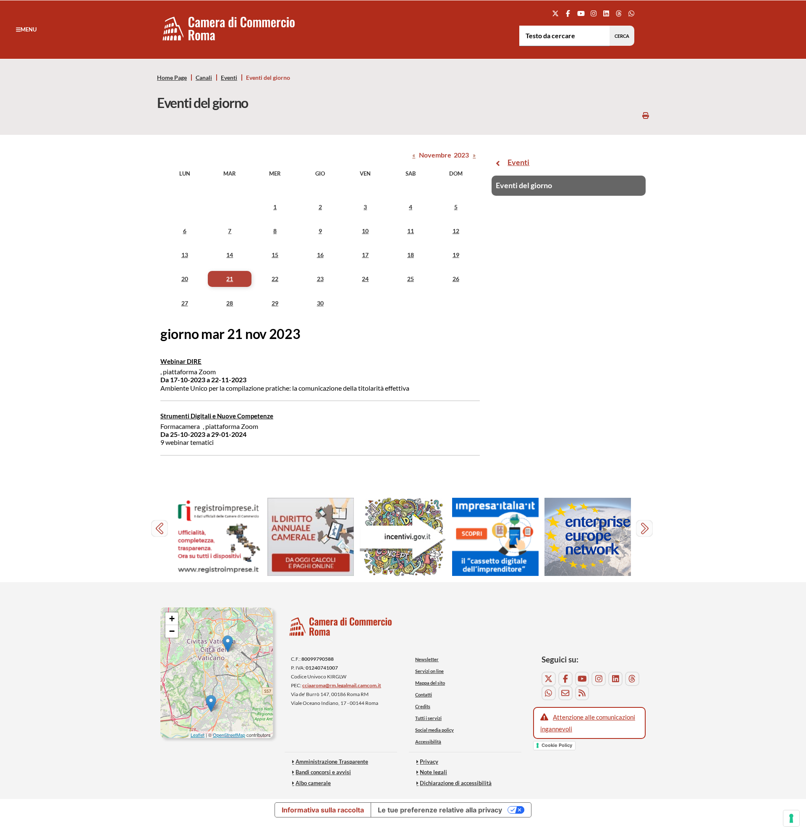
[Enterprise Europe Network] (588, 537)
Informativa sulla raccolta (323, 810)
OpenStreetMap (229, 734)
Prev (160, 529)
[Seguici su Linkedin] (606, 13)
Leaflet (197, 734)
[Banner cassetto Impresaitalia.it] (495, 537)
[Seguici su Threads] (619, 13)
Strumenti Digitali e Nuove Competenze (216, 416)
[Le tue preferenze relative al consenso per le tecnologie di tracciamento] (791, 818)
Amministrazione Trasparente (332, 761)
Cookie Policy (557, 745)
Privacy (429, 761)
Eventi (229, 77)
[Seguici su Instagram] (593, 13)
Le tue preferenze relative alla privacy (440, 810)
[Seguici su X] (555, 13)
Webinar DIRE (181, 361)
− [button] (172, 631)
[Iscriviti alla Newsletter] (565, 693)
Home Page (172, 77)
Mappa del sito (430, 683)
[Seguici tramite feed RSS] (582, 693)
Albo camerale (313, 783)
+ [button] (172, 618)
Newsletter (427, 659)
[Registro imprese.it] (218, 537)
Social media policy (434, 730)
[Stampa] (645, 115)
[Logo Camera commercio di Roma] (341, 629)
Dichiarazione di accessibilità (456, 783)
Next (645, 529)
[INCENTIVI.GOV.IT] (403, 537)
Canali (204, 77)
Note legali (433, 772)
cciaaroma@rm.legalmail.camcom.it (341, 685)
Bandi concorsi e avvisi (323, 772)
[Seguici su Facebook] (568, 13)
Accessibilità (428, 741)
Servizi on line (429, 671)
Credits (422, 706)
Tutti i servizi (428, 718)
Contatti (423, 694)
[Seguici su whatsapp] (631, 13)
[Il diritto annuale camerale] (310, 537)
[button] (26, 29)
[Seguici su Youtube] (580, 13)
